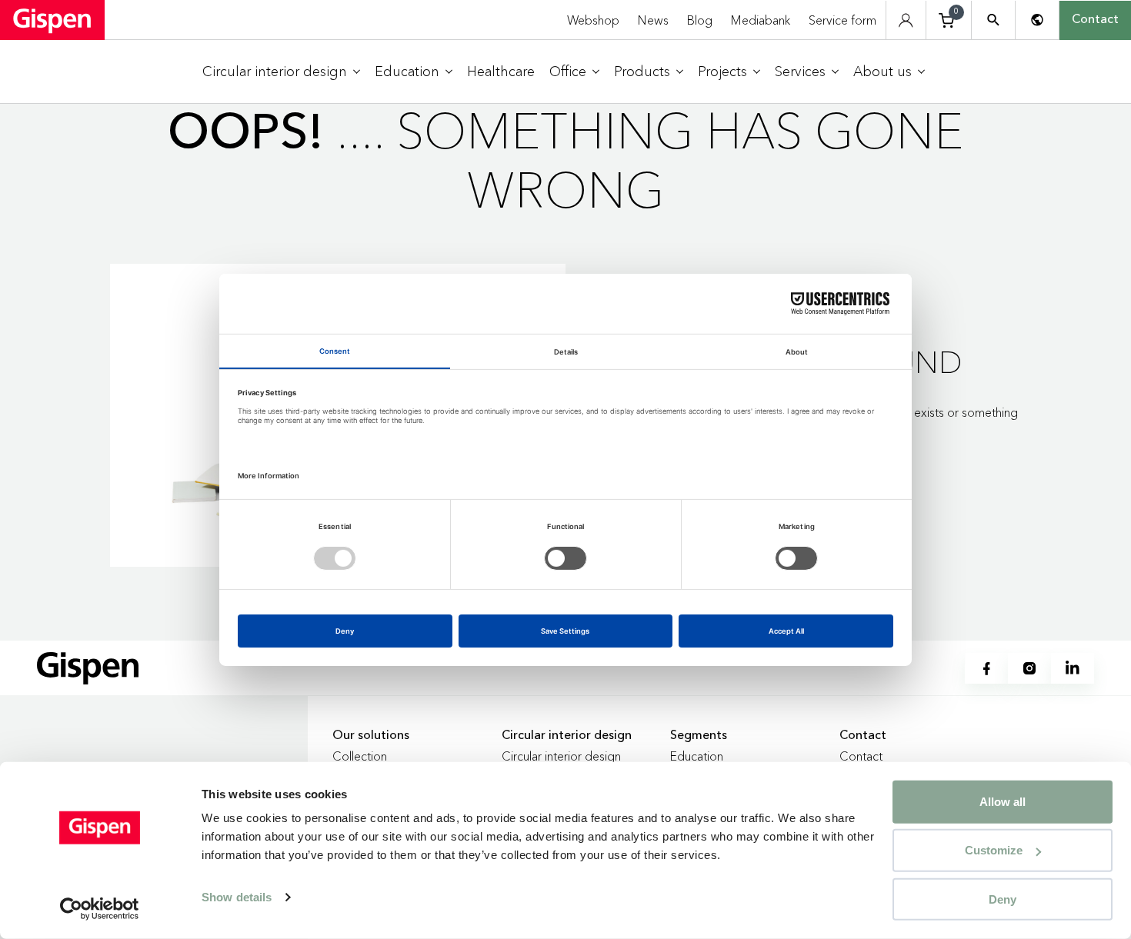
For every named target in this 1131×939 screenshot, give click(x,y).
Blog (699, 20)
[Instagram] (1029, 668)
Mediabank (760, 20)
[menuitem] (281, 72)
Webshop (593, 20)
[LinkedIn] (1072, 668)
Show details (237, 897)
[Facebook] (986, 668)
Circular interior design (561, 756)
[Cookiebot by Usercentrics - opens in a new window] (99, 909)
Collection (359, 756)
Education (696, 756)
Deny (1002, 898)
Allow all (1002, 801)
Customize (994, 850)
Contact (1095, 20)
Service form (842, 20)
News (653, 20)
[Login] (906, 20)
